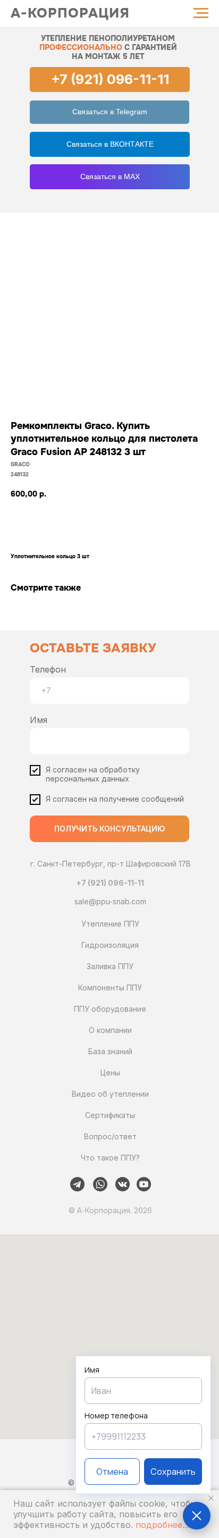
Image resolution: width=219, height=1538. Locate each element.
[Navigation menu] (200, 13)
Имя (38, 720)
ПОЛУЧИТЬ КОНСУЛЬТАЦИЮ (109, 828)
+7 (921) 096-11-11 (110, 79)
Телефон (48, 669)
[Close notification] (211, 1498)
